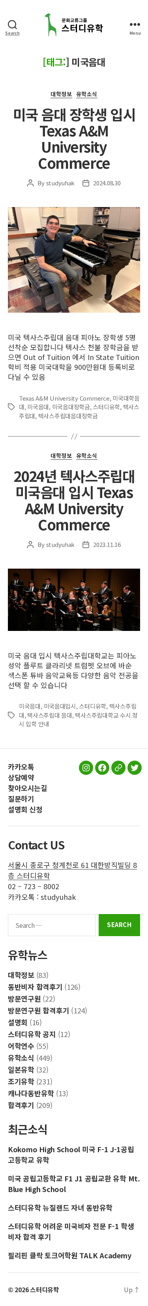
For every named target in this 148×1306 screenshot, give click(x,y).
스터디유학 (106, 407)
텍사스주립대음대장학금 (68, 416)
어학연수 (21, 1046)
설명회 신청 (25, 809)
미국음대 (38, 407)
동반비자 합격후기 (35, 986)
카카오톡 (21, 766)
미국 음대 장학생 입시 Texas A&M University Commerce (74, 138)
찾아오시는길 (27, 788)
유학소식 (86, 94)
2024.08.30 (106, 183)
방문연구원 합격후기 (38, 1010)
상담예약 (21, 777)
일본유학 (21, 1069)
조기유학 (21, 1081)
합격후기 (21, 1105)
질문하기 (21, 798)
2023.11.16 (106, 544)
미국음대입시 (60, 706)
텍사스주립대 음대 (49, 715)
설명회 (18, 1022)
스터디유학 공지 (32, 1034)
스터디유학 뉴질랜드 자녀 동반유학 (60, 1207)
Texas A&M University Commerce (64, 398)
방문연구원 (24, 998)
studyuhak (60, 183)
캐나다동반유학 (31, 1093)
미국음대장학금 (71, 407)
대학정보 (61, 94)
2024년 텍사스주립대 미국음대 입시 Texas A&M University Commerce (74, 499)
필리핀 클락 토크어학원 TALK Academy (69, 1255)
